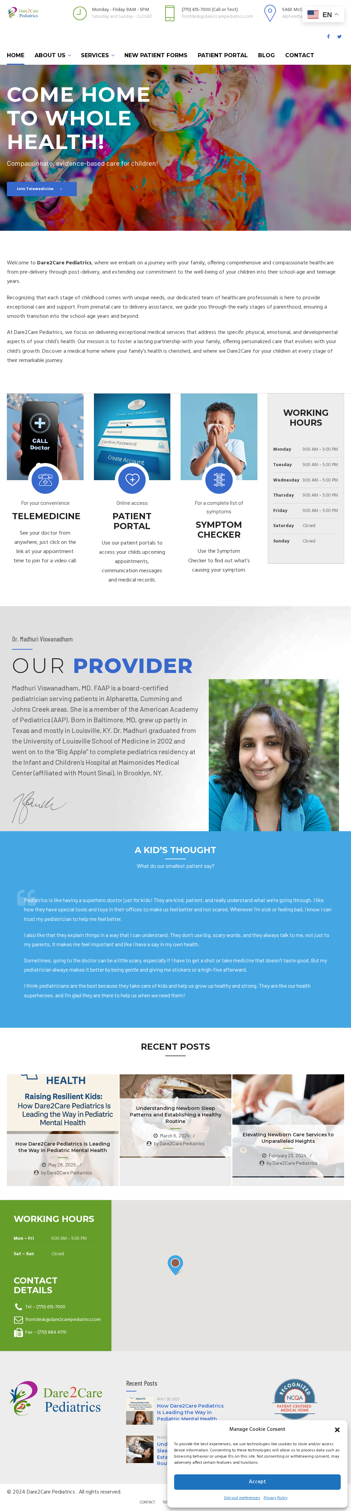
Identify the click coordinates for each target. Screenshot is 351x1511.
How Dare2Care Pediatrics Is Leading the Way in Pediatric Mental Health (190, 1412)
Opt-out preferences (242, 1498)
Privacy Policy (276, 1498)
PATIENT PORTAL (223, 55)
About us (50, 55)
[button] (337, 1429)
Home (15, 55)
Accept (257, 1482)
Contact (299, 55)
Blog (266, 55)
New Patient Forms (155, 55)
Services (95, 55)
